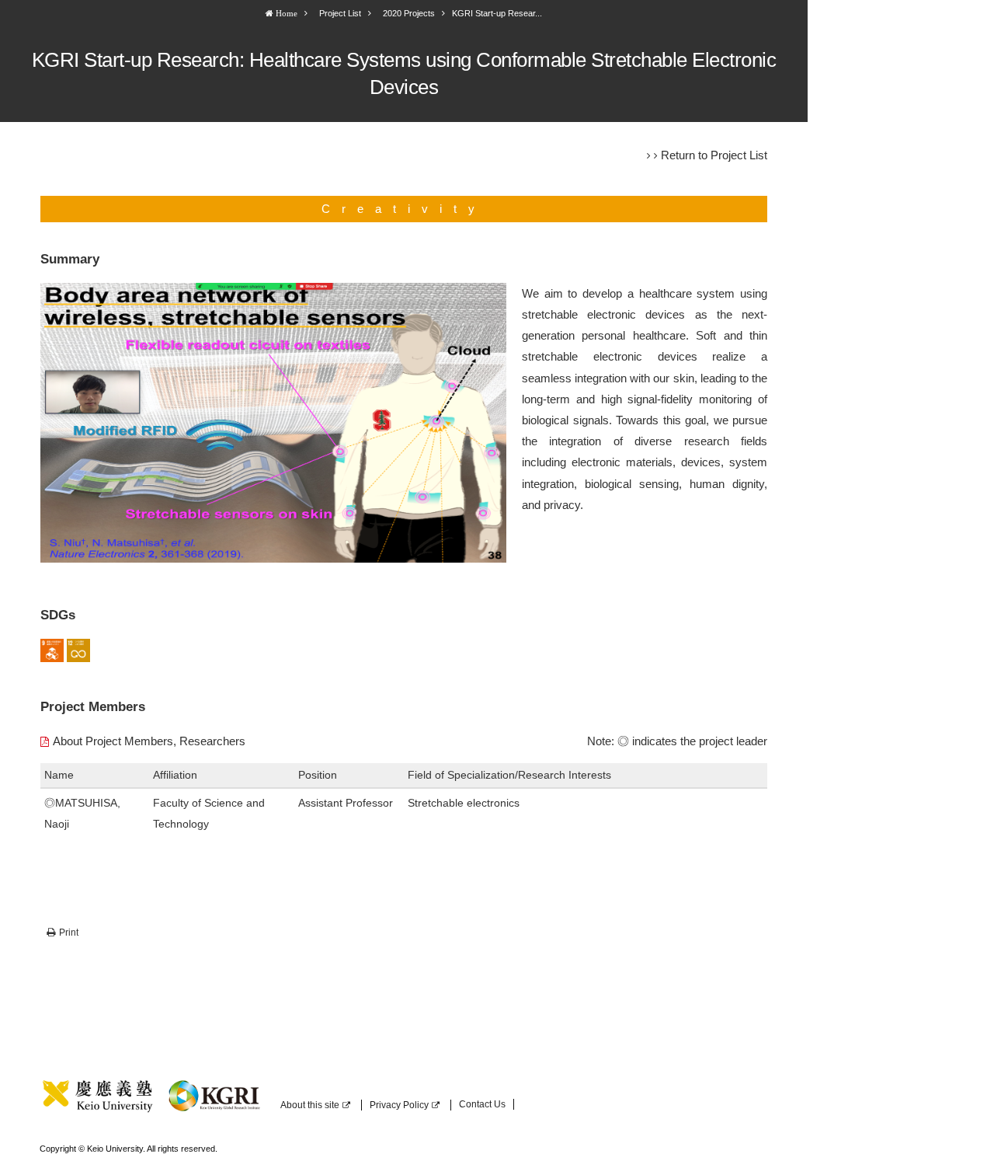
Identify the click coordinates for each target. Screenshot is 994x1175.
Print (68, 932)
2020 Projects (409, 13)
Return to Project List (714, 155)
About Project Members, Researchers (149, 741)
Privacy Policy (399, 1105)
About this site (309, 1105)
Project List (340, 13)
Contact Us (482, 1104)
